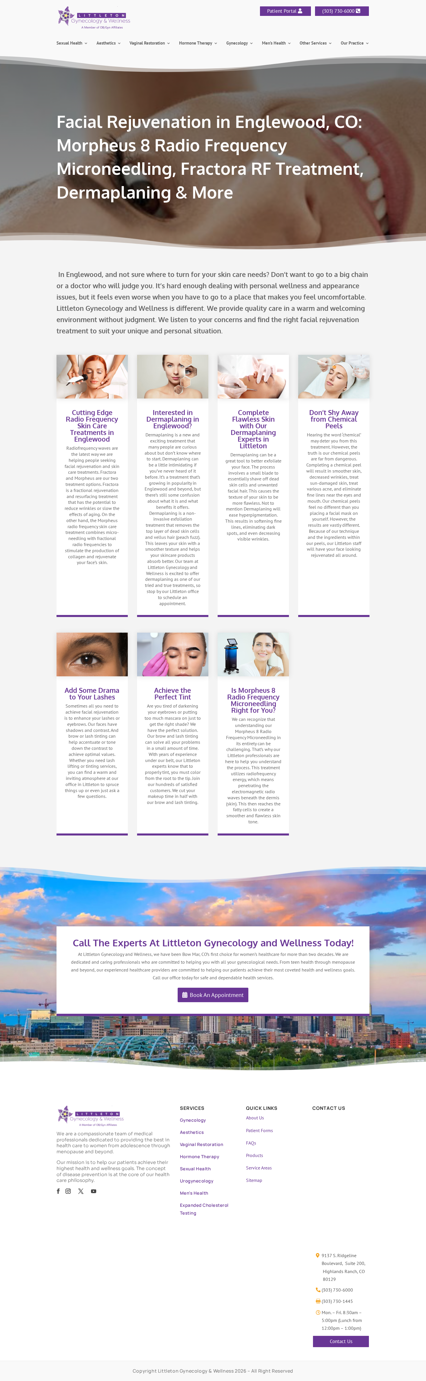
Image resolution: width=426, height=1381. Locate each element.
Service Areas (259, 1168)
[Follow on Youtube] (93, 1191)
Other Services (313, 43)
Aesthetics (106, 43)
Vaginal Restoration (147, 43)
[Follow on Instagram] (68, 1191)
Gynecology (237, 43)
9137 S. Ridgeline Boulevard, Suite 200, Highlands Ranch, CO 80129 (343, 1267)
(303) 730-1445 (337, 1301)
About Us (255, 1118)
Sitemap (254, 1180)
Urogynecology (197, 1181)
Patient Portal (281, 11)
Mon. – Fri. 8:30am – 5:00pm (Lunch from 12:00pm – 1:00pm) (342, 1320)
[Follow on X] (81, 1191)
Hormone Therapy (195, 43)
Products (254, 1155)
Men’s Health (274, 43)
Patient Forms (259, 1130)
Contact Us (341, 1341)
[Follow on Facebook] (58, 1191)
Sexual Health (69, 43)
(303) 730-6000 (338, 11)
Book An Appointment (217, 995)
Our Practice (352, 43)
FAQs (251, 1143)
